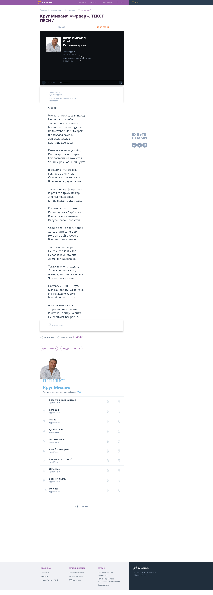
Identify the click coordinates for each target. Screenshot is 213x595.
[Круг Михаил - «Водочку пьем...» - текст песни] (119, 480)
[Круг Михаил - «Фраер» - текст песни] (119, 421)
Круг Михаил (69, 10)
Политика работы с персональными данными (109, 580)
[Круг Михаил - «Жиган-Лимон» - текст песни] (119, 441)
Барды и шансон (71, 348)
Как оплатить (103, 585)
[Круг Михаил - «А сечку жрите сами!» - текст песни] (119, 460)
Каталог (93, 2)
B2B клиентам (75, 580)
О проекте (44, 572)
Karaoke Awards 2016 (49, 580)
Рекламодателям (76, 576)
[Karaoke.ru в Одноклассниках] (139, 145)
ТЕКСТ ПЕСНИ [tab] (103, 27)
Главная (43, 10)
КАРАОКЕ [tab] (61, 27)
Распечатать (57, 325)
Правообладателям (77, 572)
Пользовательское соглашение (105, 573)
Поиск (121, 2)
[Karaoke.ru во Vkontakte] (134, 145)
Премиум (82, 2)
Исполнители (55, 10)
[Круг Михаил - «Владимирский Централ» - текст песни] (119, 401)
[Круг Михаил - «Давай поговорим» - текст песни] (119, 451)
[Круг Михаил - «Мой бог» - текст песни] (119, 490)
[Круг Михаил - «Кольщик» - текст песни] (119, 411)
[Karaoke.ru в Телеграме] (144, 145)
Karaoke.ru (151, 572)
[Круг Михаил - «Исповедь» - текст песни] (119, 470)
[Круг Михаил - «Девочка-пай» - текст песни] (119, 431)
